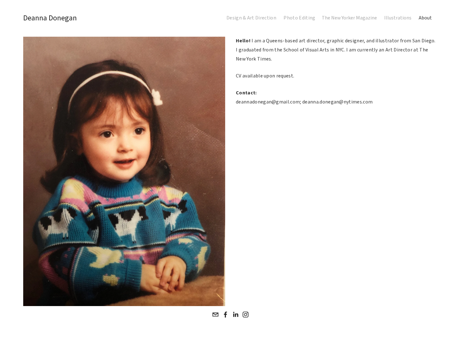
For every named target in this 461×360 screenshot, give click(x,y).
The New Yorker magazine (349, 18)
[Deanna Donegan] (235, 314)
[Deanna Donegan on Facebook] (225, 314)
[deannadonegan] (245, 314)
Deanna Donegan (50, 18)
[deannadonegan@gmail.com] (215, 314)
